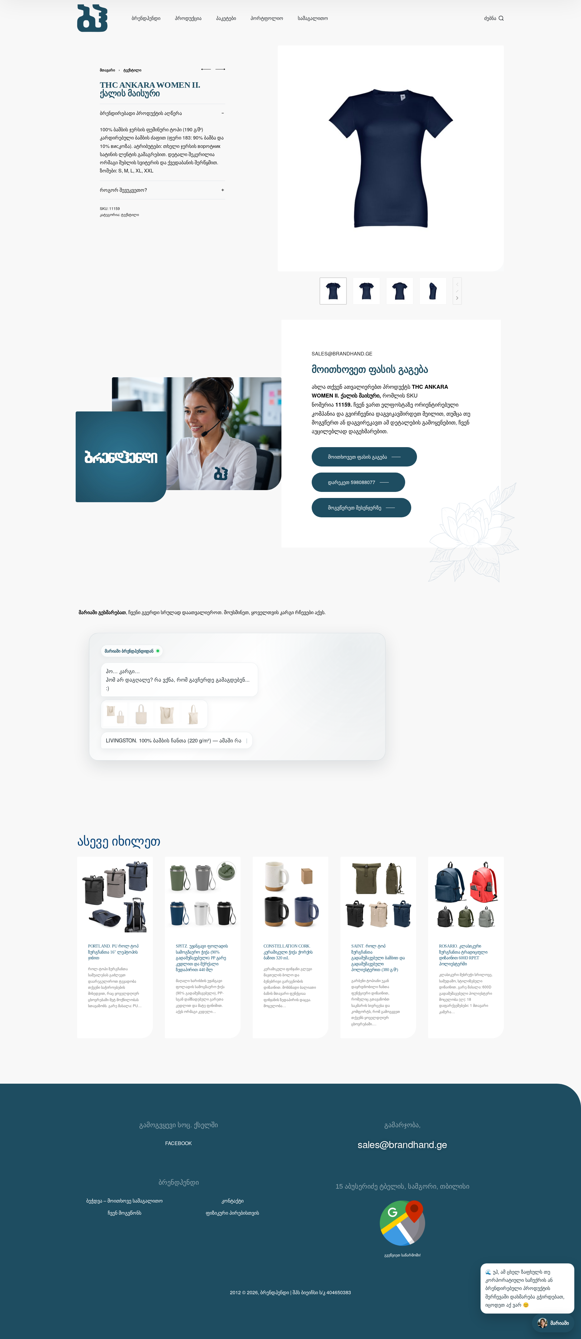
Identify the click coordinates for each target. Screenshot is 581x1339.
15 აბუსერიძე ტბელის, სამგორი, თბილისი (402, 1186)
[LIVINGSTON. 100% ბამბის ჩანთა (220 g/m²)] (115, 714)
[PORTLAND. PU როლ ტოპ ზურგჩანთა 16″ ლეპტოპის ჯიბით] (115, 894)
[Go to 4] (433, 291)
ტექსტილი (132, 70)
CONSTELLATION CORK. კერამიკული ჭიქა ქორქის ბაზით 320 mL (288, 952)
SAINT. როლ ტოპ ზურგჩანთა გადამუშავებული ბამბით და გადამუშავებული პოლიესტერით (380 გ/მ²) (378, 958)
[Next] (457, 298)
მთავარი (107, 70)
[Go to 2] (366, 291)
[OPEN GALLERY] (391, 158)
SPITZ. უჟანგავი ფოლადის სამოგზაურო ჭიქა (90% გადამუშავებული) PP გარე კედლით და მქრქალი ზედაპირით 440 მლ (202, 958)
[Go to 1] (333, 291)
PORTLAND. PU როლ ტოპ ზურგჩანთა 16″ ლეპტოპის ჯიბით (113, 952)
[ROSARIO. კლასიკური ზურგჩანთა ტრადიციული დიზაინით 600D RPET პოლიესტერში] (466, 894)
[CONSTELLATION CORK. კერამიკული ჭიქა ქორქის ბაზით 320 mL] (290, 894)
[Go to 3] (399, 291)
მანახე (114, 767)
